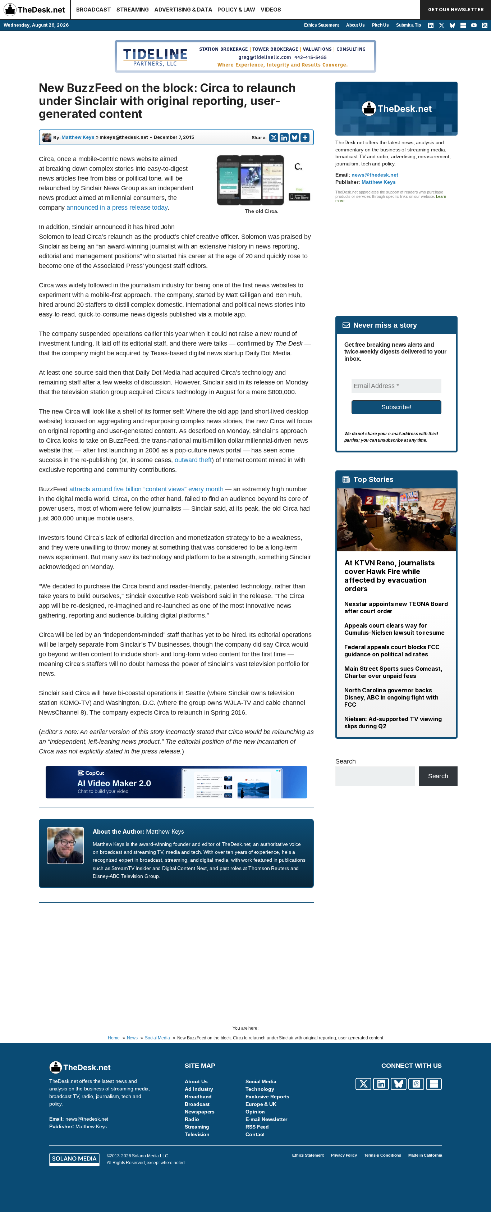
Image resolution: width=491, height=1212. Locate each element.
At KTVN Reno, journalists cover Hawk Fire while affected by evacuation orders (389, 576)
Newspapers (200, 1112)
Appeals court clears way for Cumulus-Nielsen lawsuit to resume (394, 629)
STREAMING (132, 9)
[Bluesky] (294, 137)
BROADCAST (93, 9)
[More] (304, 137)
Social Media (261, 1081)
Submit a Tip (408, 25)
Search (345, 761)
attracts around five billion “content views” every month (146, 489)
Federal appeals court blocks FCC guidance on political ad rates (392, 650)
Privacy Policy (344, 1155)
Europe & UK (261, 1104)
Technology (260, 1089)
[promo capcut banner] (176, 796)
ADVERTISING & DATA (183, 9)
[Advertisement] (396, 253)
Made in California (425, 1155)
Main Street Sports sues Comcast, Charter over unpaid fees (393, 672)
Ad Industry (199, 1089)
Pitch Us (380, 25)
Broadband (198, 1096)
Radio (192, 1119)
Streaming (197, 1127)
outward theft (193, 460)
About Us (355, 25)
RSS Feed (257, 1127)
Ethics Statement (321, 25)
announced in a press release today (117, 207)
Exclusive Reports (267, 1096)
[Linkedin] (284, 137)
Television (197, 1134)
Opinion (255, 1112)
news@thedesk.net (375, 175)
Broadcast (197, 1104)
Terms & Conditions (382, 1155)
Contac (254, 1134)
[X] (273, 137)
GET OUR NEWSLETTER (456, 9)
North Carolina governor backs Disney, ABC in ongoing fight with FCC (391, 697)
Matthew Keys (78, 137)
